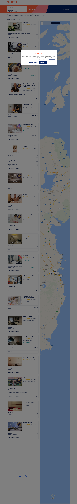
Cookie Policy (52, 59)
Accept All (42, 62)
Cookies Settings (33, 62)
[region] (39, 57)
